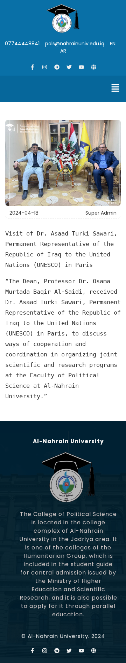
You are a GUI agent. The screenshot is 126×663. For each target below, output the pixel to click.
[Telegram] (57, 67)
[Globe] (94, 67)
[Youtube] (81, 67)
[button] (115, 88)
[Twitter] (69, 67)
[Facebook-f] (32, 67)
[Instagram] (45, 67)
